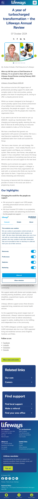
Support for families (6, 433)
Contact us (4, 449)
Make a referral (12, 408)
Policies (3, 482)
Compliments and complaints (27, 449)
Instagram (6, 348)
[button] (35, 3)
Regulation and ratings (7, 445)
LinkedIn (6, 345)
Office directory (23, 447)
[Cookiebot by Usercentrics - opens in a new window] (28, 217)
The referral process (24, 433)
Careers (8, 382)
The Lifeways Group (6, 443)
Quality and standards (25, 435)
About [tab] (31, 222)
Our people (4, 447)
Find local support (14, 404)
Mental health (5, 436)
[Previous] (2, 56)
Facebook (6, 343)
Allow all (19, 275)
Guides (21, 445)
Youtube (6, 350)
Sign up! (8, 468)
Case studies (22, 436)
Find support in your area (8, 431)
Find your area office (15, 413)
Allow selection (19, 280)
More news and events (11, 360)
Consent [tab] (6, 222)
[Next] (35, 56)
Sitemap (16, 482)
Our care (9, 377)
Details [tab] (19, 222)
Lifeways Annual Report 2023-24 (12, 83)
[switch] (33, 256)
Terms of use (9, 482)
